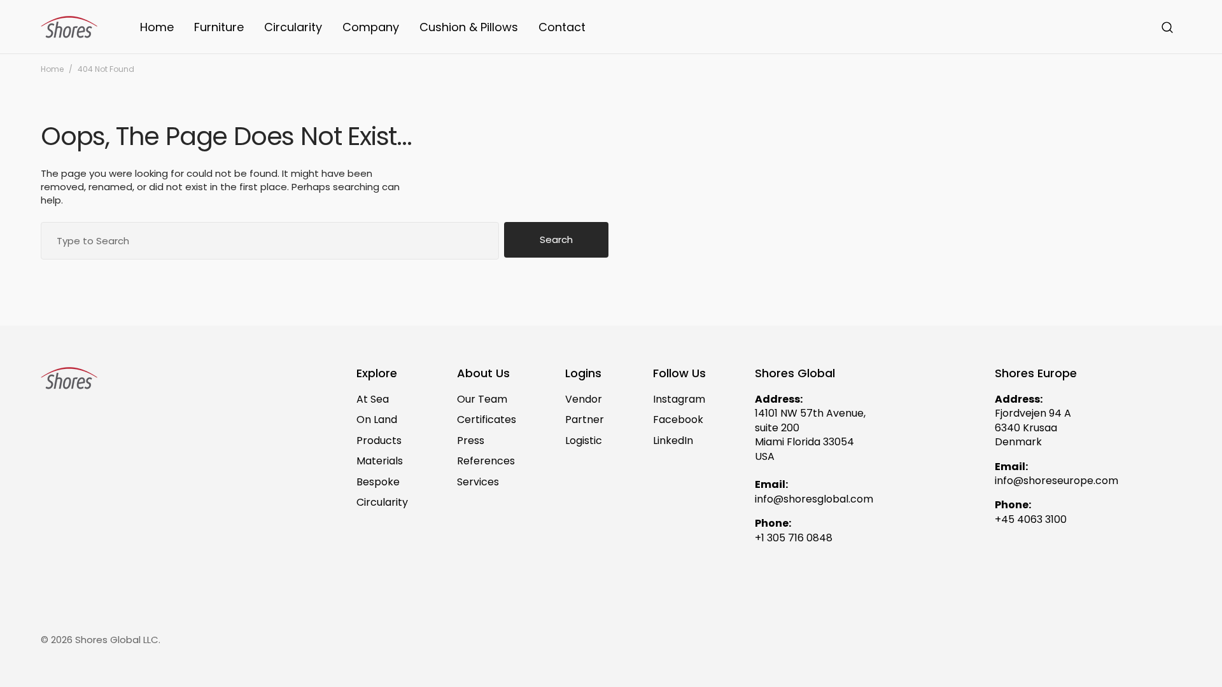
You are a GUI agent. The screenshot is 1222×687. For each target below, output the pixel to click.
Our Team (482, 399)
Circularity (382, 502)
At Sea (372, 399)
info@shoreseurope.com (1056, 481)
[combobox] (270, 241)
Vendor (583, 399)
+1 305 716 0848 (793, 538)
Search (556, 239)
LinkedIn (673, 440)
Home (52, 69)
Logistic (583, 440)
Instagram (679, 399)
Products (379, 440)
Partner (584, 419)
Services (478, 482)
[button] (1167, 27)
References (486, 461)
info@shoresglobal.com (814, 499)
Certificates (486, 419)
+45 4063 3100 (1031, 520)
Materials (379, 461)
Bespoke (378, 482)
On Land (376, 419)
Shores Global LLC (116, 639)
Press (470, 440)
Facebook (678, 419)
